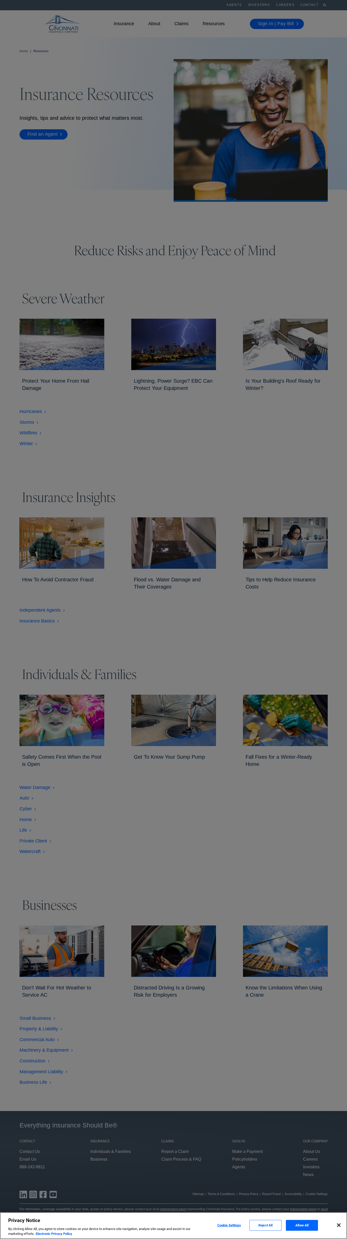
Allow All (301, 1225)
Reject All (265, 1225)
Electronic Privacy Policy (54, 1234)
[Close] (338, 1225)
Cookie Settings (229, 1225)
